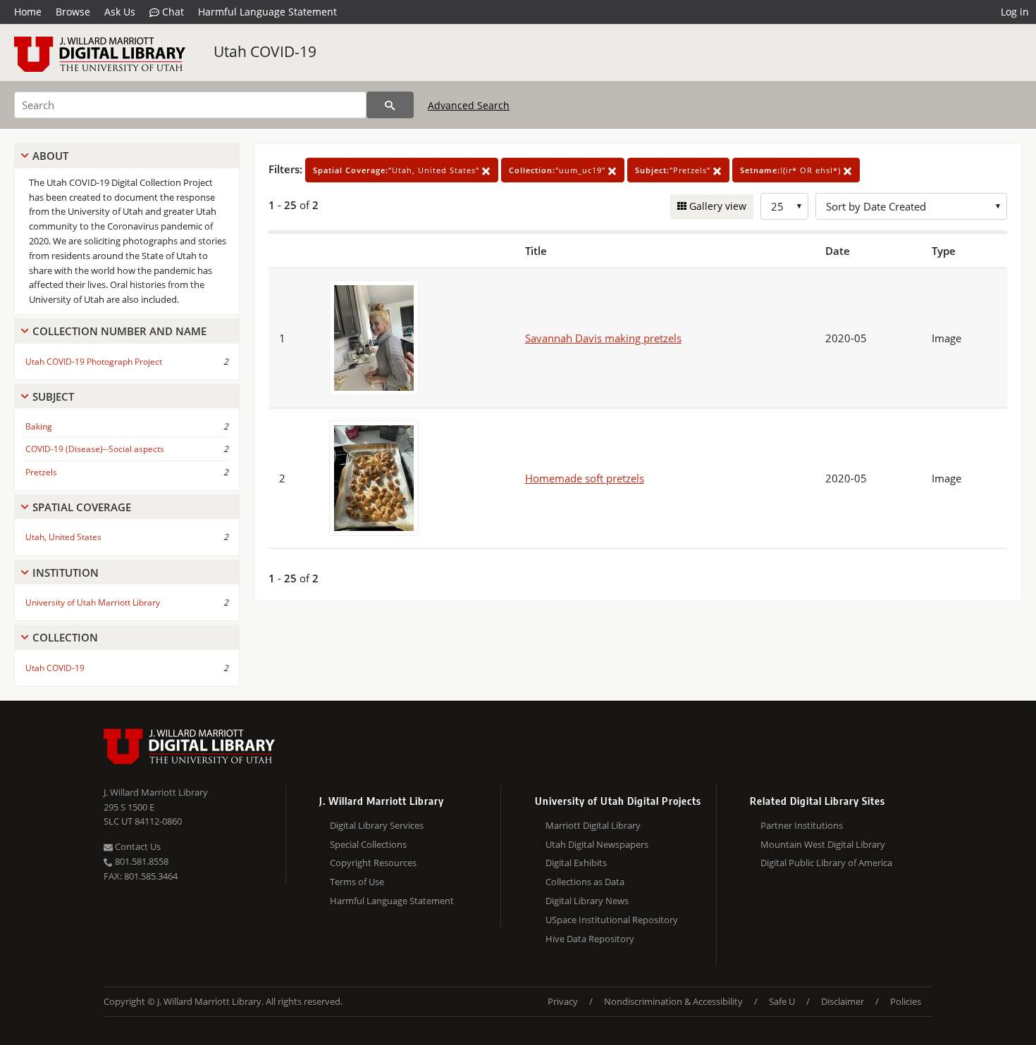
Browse (73, 11)
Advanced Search (469, 105)
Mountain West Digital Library (822, 844)
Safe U (782, 1001)
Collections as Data (584, 881)
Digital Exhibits (576, 862)
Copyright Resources (373, 862)
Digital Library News (587, 900)
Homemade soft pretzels (584, 478)
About (50, 156)
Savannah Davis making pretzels (603, 338)
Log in (1015, 11)
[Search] (390, 105)
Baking (38, 426)
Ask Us (119, 11)
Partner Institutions (801, 825)
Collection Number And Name (119, 331)
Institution (65, 572)
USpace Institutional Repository (611, 919)
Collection (65, 637)
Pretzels (41, 472)
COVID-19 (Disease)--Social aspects (94, 449)
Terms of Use (357, 881)
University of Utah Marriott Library (92, 602)
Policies (905, 1001)
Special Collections (368, 844)
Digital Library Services (377, 825)
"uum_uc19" (558, 170)
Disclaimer (842, 1001)
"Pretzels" (674, 170)
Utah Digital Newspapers (596, 844)
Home (28, 11)
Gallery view (716, 206)
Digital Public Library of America (826, 862)
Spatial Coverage (81, 507)
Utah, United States (63, 537)
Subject (53, 396)
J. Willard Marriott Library (156, 792)
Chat (171, 11)
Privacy (563, 1001)
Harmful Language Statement (267, 11)
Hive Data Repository (589, 938)
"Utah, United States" (397, 170)
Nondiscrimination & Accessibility (673, 1001)
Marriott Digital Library (593, 825)
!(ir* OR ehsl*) (792, 170)
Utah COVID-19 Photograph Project (93, 362)
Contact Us (137, 846)
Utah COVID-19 (265, 51)
